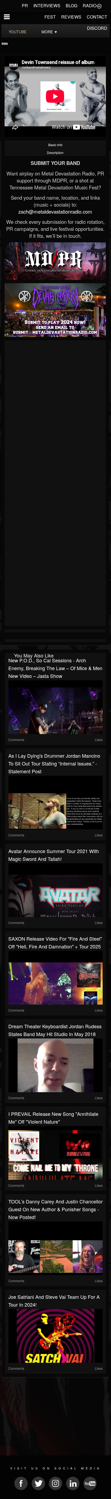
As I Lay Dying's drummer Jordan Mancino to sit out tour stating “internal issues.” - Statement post (54, 763)
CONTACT (97, 17)
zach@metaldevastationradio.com (55, 211)
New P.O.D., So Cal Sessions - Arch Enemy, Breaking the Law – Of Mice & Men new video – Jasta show (55, 668)
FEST (50, 17)
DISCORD (97, 28)
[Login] (99, 5)
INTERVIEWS (46, 5)
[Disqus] (55, 413)
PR (25, 5)
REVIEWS (71, 17)
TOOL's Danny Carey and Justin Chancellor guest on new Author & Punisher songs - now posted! (55, 1209)
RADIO (89, 5)
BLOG (71, 5)
